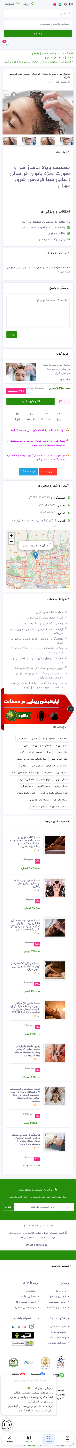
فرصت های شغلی (25, 1307)
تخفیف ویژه (49, 738)
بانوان (24, 765)
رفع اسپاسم (38, 806)
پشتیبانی (30, 1291)
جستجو (38, 33)
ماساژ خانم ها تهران (39, 799)
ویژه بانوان (62, 772)
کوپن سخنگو (28, 472)
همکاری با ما (28, 1296)
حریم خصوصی (57, 1302)
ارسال (12, 334)
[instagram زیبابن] (32, 1327)
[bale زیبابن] (13, 1327)
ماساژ (34, 738)
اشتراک (8, 1207)
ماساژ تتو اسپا (57, 53)
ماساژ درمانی (61, 786)
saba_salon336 (39, 497)
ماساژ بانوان (39, 53)
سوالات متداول (57, 1343)
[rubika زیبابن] (19, 1327)
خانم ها (48, 772)
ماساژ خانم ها (61, 799)
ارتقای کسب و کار (25, 1302)
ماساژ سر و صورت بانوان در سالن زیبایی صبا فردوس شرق (37, 62)
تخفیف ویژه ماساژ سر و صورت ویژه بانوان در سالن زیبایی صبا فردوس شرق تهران (40, 176)
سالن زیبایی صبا (60, 759)
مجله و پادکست (56, 1307)
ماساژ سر (22, 738)
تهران (21, 752)
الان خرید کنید (30, 401)
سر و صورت (62, 745)
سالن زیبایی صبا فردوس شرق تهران (50, 765)
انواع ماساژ (45, 779)
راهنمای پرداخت (57, 1337)
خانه (71, 53)
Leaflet (62, 587)
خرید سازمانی (58, 1327)
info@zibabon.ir (35, 1245)
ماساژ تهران (27, 786)
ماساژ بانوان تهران (59, 806)
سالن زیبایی (62, 752)
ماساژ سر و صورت (42, 745)
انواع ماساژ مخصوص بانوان (25, 772)
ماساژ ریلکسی (27, 779)
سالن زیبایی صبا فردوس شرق (31, 759)
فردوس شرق (61, 81)
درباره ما (61, 1291)
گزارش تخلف (48, 472)
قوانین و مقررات (56, 1296)
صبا (48, 752)
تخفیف (64, 738)
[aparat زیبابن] (25, 1327)
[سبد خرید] (7, 45)
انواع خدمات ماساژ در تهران (54, 793)
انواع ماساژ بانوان (26, 793)
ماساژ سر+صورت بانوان (57, 58)
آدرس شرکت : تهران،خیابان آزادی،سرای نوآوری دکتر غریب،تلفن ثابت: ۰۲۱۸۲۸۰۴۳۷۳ (37, 1235)
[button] (35, 556)
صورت (25, 745)
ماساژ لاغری (44, 786)
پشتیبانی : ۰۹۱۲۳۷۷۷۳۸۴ (36, 1225)
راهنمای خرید (58, 1332)
